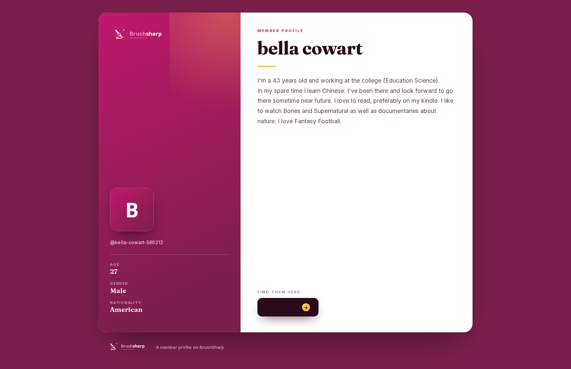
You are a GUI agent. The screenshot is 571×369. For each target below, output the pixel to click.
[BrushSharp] (169, 34)
